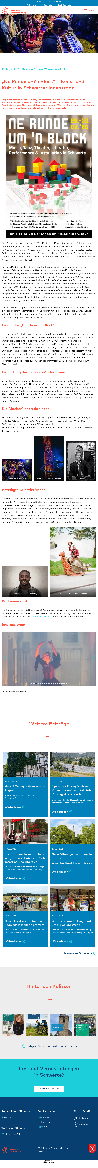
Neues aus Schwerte (32, 69)
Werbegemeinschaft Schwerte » (40, 5)
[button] (4, 658)
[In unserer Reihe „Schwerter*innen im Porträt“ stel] (13, 1025)
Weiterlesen (13, 807)
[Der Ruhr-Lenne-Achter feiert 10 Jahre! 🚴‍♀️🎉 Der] (37, 1025)
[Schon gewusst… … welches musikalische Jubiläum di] (85, 1025)
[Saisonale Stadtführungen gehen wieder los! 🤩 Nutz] (61, 1025)
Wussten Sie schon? (54, 69)
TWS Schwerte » (65, 5)
